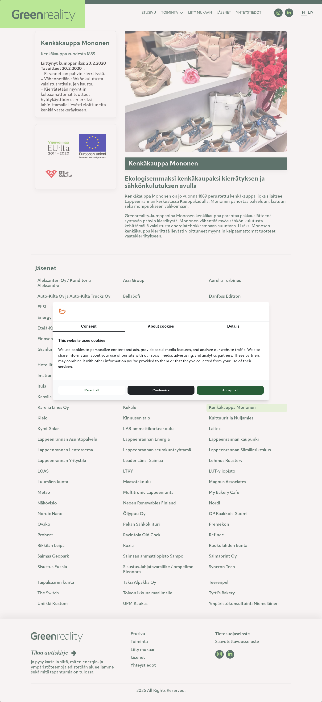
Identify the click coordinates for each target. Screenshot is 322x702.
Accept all (230, 390)
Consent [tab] (88, 326)
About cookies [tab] (161, 326)
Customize (161, 390)
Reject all (91, 390)
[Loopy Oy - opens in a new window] (62, 311)
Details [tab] (233, 326)
